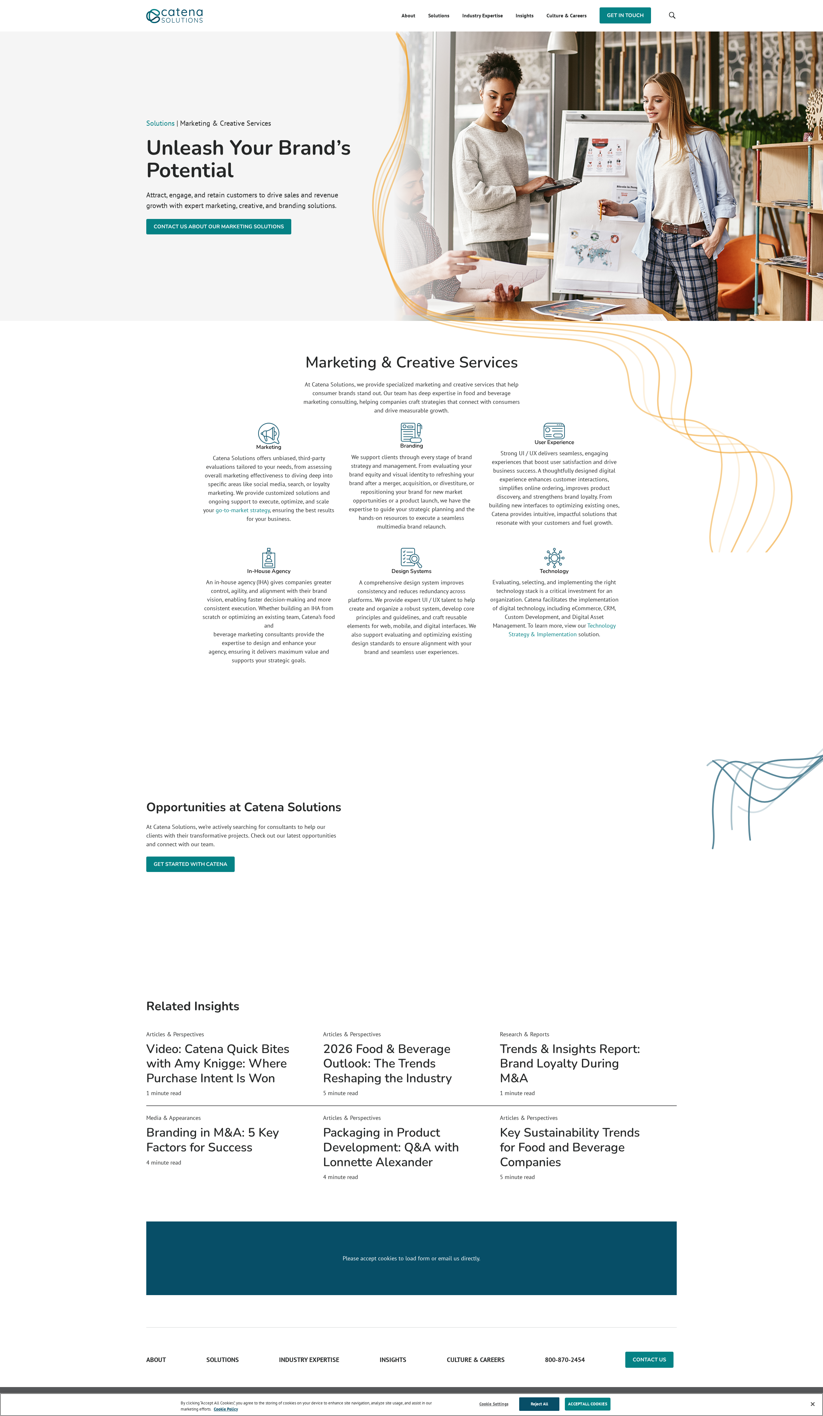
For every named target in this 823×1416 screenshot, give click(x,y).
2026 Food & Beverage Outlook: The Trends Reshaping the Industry (387, 1063)
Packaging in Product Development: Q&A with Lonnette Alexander (391, 1147)
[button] (672, 15)
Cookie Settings (493, 1404)
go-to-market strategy (243, 510)
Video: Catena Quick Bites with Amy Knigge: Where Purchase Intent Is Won (217, 1063)
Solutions (438, 15)
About (408, 15)
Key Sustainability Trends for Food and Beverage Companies (570, 1147)
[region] (411, 1404)
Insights (525, 15)
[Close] (813, 1404)
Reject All (539, 1404)
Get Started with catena (190, 864)
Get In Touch (625, 15)
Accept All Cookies (587, 1404)
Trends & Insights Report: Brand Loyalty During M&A (570, 1063)
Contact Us (649, 1359)
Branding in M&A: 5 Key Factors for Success (212, 1140)
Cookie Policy (226, 1409)
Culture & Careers (567, 15)
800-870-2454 (565, 1360)
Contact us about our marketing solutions (219, 226)
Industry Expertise (482, 15)
